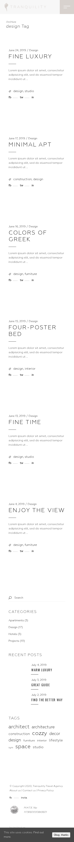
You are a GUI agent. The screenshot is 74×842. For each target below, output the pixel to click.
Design (33, 50)
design (18, 91)
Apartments (16, 620)
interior (30, 368)
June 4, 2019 (16, 504)
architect (19, 727)
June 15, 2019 (17, 321)
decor (54, 734)
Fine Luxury (30, 57)
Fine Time (25, 422)
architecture (43, 727)
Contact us (29, 790)
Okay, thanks (61, 834)
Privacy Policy (46, 790)
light (11, 748)
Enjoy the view (37, 510)
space (23, 747)
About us (15, 790)
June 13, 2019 (17, 416)
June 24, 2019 (17, 50)
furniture (31, 274)
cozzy (39, 733)
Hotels (13, 634)
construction (22, 179)
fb (11, 798)
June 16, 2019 (17, 226)
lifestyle (56, 740)
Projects (14, 641)
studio (29, 91)
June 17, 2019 (17, 138)
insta (24, 798)
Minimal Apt (30, 145)
